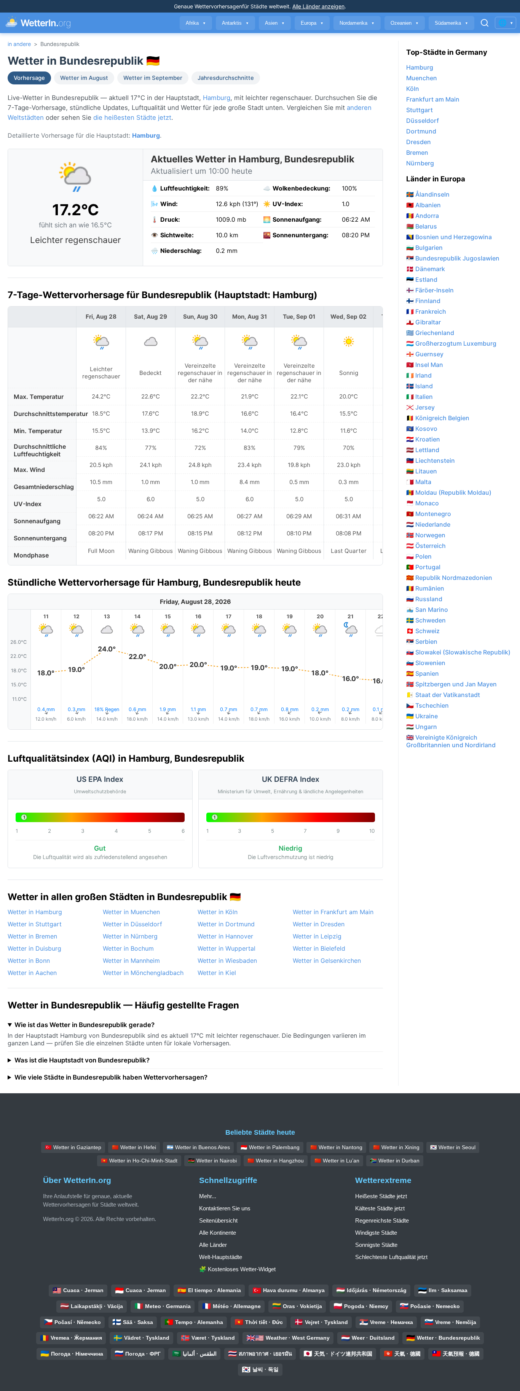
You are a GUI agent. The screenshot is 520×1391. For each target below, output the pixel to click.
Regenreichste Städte (382, 1220)
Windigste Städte (376, 1232)
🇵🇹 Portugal (423, 567)
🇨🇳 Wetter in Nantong (336, 1147)
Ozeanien (405, 23)
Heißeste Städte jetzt (381, 1196)
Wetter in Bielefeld (319, 948)
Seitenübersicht (218, 1220)
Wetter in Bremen (32, 936)
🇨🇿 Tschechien (427, 705)
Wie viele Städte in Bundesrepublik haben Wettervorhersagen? (110, 1077)
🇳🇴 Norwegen (425, 535)
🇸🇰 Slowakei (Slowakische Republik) (458, 652)
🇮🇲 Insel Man (424, 364)
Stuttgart (419, 110)
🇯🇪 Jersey (420, 407)
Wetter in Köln (218, 912)
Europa (312, 23)
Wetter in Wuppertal (226, 948)
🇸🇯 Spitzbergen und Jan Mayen (451, 684)
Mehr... (207, 1196)
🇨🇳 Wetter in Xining (396, 1147)
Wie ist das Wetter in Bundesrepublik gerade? (84, 1025)
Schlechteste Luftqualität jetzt (391, 1257)
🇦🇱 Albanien (423, 205)
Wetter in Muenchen (131, 912)
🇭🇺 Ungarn (421, 726)
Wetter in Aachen (32, 973)
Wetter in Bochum (128, 948)
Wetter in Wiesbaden (227, 960)
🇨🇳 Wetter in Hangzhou (275, 1161)
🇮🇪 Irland (419, 375)
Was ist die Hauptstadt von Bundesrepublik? (82, 1060)
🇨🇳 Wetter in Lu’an (336, 1161)
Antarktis (235, 23)
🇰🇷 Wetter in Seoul (452, 1147)
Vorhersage (29, 78)
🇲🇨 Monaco (422, 503)
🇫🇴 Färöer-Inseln (430, 290)
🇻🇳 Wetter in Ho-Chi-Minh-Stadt (139, 1161)
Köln (412, 88)
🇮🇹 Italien (419, 396)
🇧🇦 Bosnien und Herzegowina (449, 237)
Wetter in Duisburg (34, 948)
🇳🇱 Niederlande (428, 524)
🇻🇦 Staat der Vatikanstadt (443, 695)
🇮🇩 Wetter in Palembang (270, 1147)
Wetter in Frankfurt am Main (333, 912)
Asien (275, 23)
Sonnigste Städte (376, 1245)
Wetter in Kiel (217, 973)
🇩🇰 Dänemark (425, 269)
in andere (19, 44)
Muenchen (421, 78)
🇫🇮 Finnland (423, 301)
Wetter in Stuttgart (35, 924)
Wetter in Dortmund (226, 924)
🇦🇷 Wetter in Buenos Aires (198, 1147)
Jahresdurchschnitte (226, 78)
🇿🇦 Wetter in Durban (395, 1161)
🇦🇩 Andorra (422, 215)
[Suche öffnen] (484, 22)
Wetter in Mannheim (131, 960)
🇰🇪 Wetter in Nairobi (212, 1161)
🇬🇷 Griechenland (430, 333)
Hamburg (216, 98)
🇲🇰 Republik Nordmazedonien (449, 577)
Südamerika (451, 23)
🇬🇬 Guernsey (424, 354)
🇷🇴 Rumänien (425, 588)
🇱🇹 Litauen (421, 471)
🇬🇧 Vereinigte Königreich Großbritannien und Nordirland (451, 741)
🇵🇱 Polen (419, 556)
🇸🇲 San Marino (427, 609)
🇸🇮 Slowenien (425, 663)
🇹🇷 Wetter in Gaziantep (73, 1147)
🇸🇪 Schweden (426, 620)
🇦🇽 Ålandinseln (428, 194)
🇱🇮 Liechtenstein (430, 460)
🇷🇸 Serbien (421, 641)
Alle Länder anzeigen (318, 6)
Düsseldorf (422, 120)
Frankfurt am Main (432, 99)
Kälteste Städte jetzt (380, 1208)
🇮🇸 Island (419, 386)
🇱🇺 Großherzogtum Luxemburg (451, 343)
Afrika (196, 23)
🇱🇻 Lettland (422, 450)
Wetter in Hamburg (35, 912)
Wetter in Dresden (319, 924)
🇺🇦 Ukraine (422, 716)
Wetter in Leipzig (317, 936)
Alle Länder (213, 1245)
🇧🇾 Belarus (421, 226)
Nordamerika (357, 23)
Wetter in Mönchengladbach (143, 973)
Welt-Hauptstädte (220, 1257)
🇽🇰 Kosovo (421, 428)
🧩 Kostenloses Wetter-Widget (237, 1269)
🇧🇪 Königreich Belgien (437, 418)
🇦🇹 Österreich (426, 545)
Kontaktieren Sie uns (224, 1208)
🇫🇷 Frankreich (426, 311)
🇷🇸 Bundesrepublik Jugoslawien (452, 258)
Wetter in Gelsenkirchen (327, 960)
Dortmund (421, 131)
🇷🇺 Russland (424, 599)
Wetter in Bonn (29, 960)
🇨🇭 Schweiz (423, 631)
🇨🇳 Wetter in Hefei (134, 1147)
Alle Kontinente (217, 1232)
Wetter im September (152, 78)
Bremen (417, 152)
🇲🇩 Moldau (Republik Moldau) (448, 492)
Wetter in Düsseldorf (132, 924)
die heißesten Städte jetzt (132, 117)
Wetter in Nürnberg (130, 936)
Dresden (418, 142)
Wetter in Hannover (225, 936)
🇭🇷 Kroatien (423, 439)
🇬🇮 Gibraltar (423, 322)
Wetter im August (84, 78)
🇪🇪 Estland (421, 279)
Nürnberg (420, 163)
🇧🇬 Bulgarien (424, 247)
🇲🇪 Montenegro (428, 514)
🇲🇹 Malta (418, 482)
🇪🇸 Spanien (422, 673)
